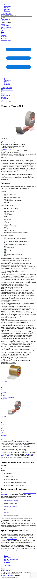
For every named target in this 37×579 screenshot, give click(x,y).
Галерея (6, 7)
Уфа (2, 30)
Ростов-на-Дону (6, 40)
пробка (6, 512)
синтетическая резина (11, 500)
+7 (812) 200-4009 (6, 14)
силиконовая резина (10, 506)
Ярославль (4, 36)
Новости (7, 9)
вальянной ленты (12, 539)
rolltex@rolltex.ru (8, 90)
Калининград (5, 25)
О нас (6, 4)
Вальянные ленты (6, 469)
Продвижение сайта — (8, 575)
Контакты (7, 11)
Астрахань (4, 38)
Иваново (3, 28)
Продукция (7, 6)
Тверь (2, 32)
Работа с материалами (11, 559)
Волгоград (4, 33)
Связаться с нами (6, 149)
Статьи (6, 560)
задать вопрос (6, 19)
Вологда (3, 35)
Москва (3, 24)
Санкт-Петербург (6, 27)
